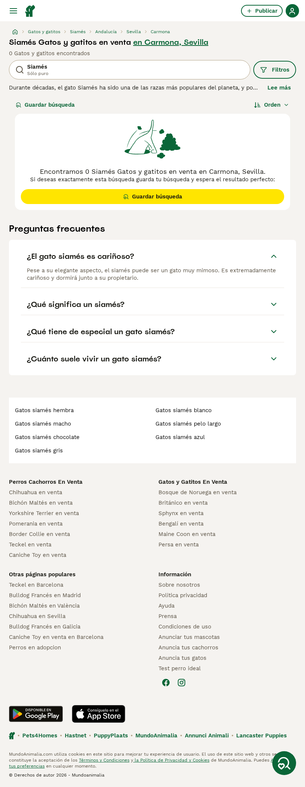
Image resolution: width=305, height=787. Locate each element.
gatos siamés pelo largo (188, 423)
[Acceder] (292, 11)
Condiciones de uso (184, 626)
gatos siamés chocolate (47, 437)
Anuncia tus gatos (182, 658)
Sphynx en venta (180, 513)
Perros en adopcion (35, 647)
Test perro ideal (179, 668)
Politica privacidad (182, 595)
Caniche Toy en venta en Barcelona (56, 637)
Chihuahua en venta (35, 492)
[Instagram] (181, 682)
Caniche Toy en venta (37, 555)
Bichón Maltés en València (44, 605)
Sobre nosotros (179, 584)
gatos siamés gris (39, 450)
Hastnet (75, 735)
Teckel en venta (30, 544)
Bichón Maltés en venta (41, 502)
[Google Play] (36, 714)
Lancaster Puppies (261, 735)
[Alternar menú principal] (13, 10)
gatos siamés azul (180, 437)
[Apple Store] (98, 714)
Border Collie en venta (39, 534)
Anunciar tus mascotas (189, 637)
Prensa (167, 616)
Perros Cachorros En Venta (46, 482)
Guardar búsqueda (50, 104)
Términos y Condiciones (104, 760)
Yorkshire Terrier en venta (44, 513)
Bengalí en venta (180, 523)
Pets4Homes (39, 735)
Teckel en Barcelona (36, 584)
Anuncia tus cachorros (188, 647)
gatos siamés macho (43, 423)
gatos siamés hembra (44, 410)
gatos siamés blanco (183, 410)
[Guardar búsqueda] (284, 763)
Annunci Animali (207, 735)
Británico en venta (183, 502)
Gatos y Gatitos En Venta (192, 482)
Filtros (280, 69)
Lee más (279, 87)
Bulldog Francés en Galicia (44, 626)
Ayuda (166, 605)
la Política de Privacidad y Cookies (171, 760)
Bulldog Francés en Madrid (45, 595)
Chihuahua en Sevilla (37, 616)
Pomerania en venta (35, 523)
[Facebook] (165, 682)
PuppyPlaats (111, 735)
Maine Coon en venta (186, 534)
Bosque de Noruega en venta (197, 492)
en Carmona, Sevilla (170, 42)
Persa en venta (178, 544)
